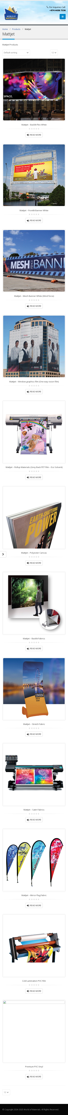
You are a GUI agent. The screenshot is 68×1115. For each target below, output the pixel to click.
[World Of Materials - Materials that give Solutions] (11, 12)
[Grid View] (60, 52)
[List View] (64, 52)
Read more (35, 135)
